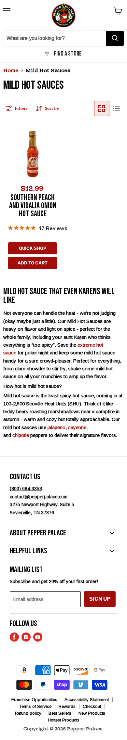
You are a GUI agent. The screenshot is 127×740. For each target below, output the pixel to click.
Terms (106, 428)
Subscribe (63, 442)
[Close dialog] (115, 319)
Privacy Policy (91, 428)
